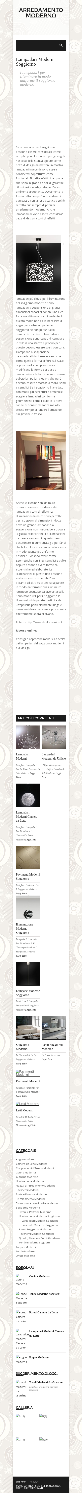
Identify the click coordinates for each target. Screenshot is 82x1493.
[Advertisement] (41, 32)
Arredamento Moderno (41, 13)
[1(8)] (43, 1416)
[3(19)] (20, 1416)
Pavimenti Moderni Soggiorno (37, 1234)
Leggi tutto (30, 839)
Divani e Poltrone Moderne (35, 1212)
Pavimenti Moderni (28, 1081)
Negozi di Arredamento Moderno (36, 1185)
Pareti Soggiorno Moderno (35, 1229)
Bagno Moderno (25, 1159)
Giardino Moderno (27, 1177)
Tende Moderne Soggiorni (34, 1242)
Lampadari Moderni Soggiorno (40, 1220)
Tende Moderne (25, 1251)
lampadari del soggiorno (36, 643)
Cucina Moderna (26, 1172)
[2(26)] (43, 1439)
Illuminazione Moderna (30, 1181)
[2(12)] (20, 1439)
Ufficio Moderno (25, 1256)
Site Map (21, 1481)
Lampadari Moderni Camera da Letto (26, 816)
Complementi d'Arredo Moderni (35, 1168)
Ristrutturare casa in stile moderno (37, 1203)
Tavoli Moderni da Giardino (46, 1382)
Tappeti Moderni (26, 1247)
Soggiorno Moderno (28, 1207)
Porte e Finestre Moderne (31, 1194)
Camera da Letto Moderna (32, 1164)
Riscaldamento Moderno (31, 1199)
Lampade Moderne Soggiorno (40, 1225)
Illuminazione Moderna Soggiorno (24, 928)
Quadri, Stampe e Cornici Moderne (40, 1238)
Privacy (34, 1481)
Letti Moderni (24, 1110)
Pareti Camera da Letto (43, 1312)
